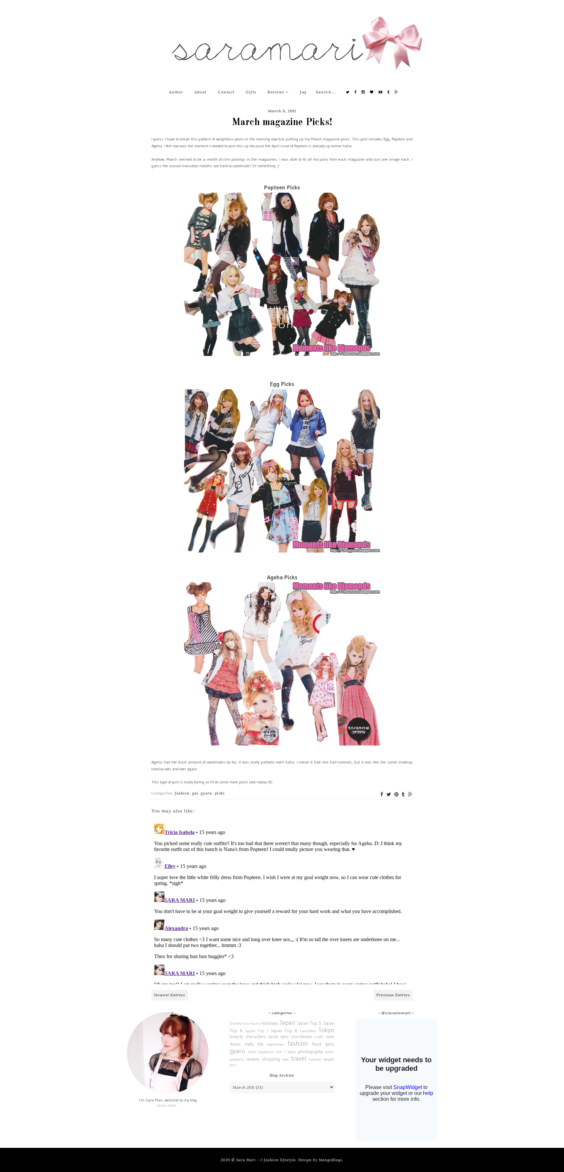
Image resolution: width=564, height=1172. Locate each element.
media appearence (261, 1052)
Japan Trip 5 (309, 1023)
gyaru (206, 793)
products (237, 1059)
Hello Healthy (252, 1024)
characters (255, 1036)
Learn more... (168, 1105)
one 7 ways (286, 1051)
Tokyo (326, 1030)
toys (285, 1059)
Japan (287, 1022)
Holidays (269, 1023)
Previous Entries (393, 994)
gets (329, 1044)
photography (310, 1051)
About (201, 92)
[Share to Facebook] (381, 794)
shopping (271, 1059)
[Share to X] (388, 794)
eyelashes (275, 1044)
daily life (254, 1044)
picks (220, 793)
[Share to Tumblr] (403, 794)
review (252, 1059)
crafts (319, 1036)
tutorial (315, 1059)
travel (298, 1058)
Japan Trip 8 (284, 1031)
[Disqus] (282, 902)
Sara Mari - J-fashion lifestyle (266, 1160)
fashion (182, 793)
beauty (236, 1036)
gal (195, 793)
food (316, 1044)
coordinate (301, 1036)
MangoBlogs (330, 1160)
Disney (235, 1023)
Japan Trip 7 (257, 1030)
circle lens (278, 1036)
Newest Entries (169, 994)
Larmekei (308, 1030)
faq (303, 92)
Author (176, 92)
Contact (226, 92)
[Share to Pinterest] (396, 794)
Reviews (277, 92)
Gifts (251, 92)
